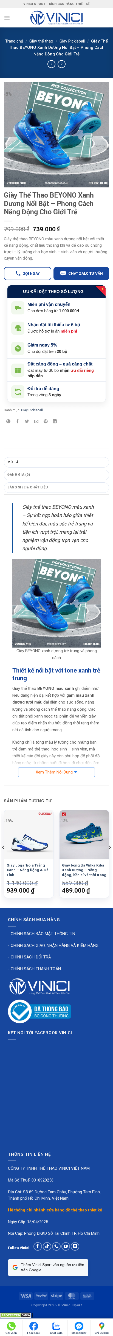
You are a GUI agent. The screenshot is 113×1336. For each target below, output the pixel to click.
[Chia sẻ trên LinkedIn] (55, 422)
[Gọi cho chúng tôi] (56, 1246)
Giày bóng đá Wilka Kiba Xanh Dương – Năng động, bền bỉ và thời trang (84, 870)
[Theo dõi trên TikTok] (47, 1246)
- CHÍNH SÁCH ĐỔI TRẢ (29, 957)
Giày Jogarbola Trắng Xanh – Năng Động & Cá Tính (28, 870)
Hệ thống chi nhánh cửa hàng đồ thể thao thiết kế (55, 1210)
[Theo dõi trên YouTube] (65, 1246)
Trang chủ (14, 41)
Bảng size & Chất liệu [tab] (27, 487)
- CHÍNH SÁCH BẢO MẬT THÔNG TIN (41, 933)
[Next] (109, 858)
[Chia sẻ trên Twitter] (27, 422)
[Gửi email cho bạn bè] (36, 422)
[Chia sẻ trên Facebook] (17, 422)
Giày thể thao (41, 41)
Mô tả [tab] (12, 462)
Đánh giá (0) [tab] (18, 475)
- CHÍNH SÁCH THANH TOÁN (34, 968)
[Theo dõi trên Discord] (75, 1246)
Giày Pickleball (72, 41)
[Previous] (3, 858)
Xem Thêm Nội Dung (54, 772)
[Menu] (7, 17)
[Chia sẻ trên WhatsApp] (8, 422)
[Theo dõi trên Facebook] (37, 1246)
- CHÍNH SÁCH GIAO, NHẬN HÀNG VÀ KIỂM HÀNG (53, 945)
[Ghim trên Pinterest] (45, 422)
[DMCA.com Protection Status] (16, 1315)
